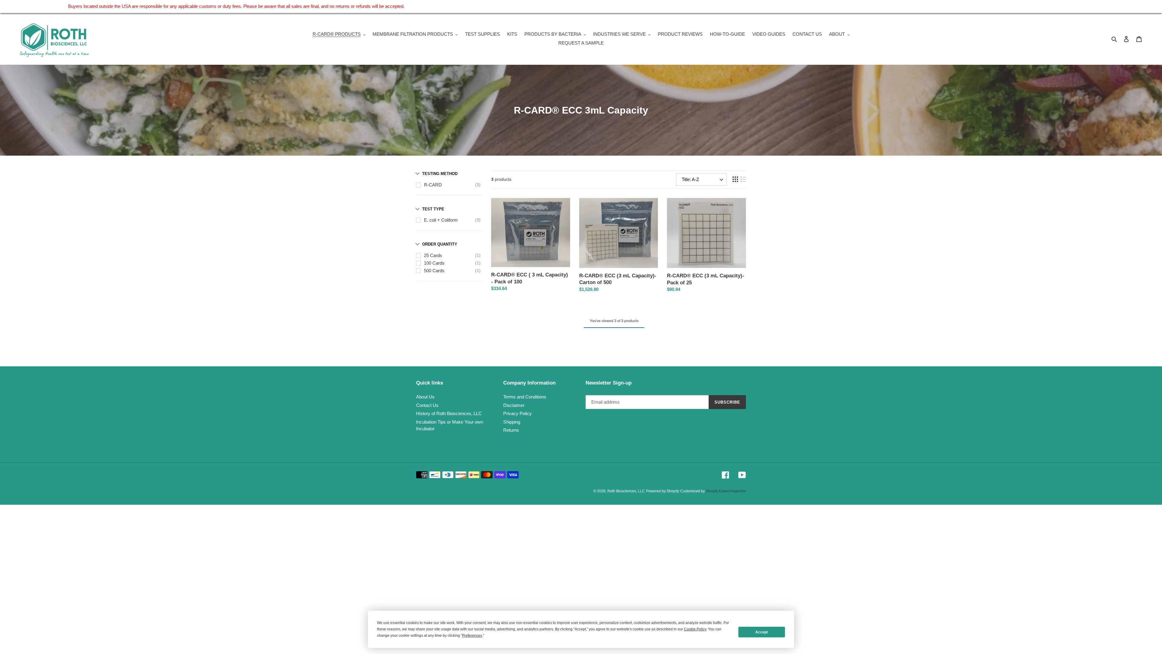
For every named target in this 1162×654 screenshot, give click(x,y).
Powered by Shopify (662, 491)
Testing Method (440, 173)
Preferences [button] (472, 635)
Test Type (433, 209)
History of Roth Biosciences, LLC (449, 413)
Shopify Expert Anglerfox (726, 491)
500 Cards (434, 270)
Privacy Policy (517, 413)
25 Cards (433, 255)
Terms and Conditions (524, 396)
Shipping (511, 421)
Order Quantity (439, 244)
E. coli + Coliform (441, 220)
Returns (511, 430)
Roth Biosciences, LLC (626, 491)
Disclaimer (513, 405)
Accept (761, 632)
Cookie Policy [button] (695, 629)
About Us (425, 396)
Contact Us (427, 405)
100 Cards (434, 263)
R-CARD (433, 184)
